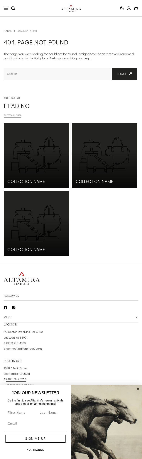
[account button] (129, 8)
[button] (122, 8)
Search (122, 74)
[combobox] (57, 74)
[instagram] (14, 308)
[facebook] (5, 308)
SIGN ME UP (35, 438)
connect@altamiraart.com (24, 349)
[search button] (13, 8)
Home (8, 31)
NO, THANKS (35, 450)
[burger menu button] (6, 8)
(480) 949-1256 (16, 379)
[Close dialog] (138, 389)
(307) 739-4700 (16, 343)
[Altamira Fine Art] (71, 8)
